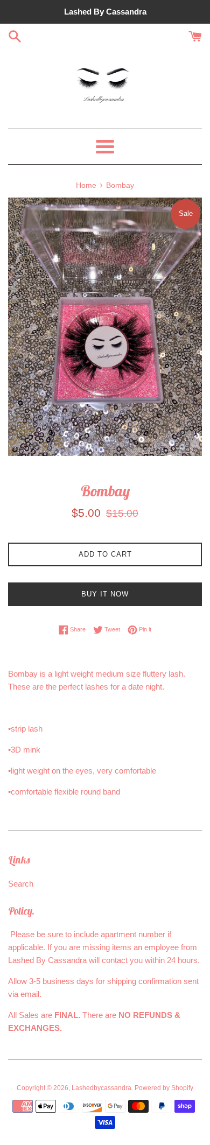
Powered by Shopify (164, 1088)
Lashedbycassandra (101, 1088)
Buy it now (105, 594)
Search (20, 883)
